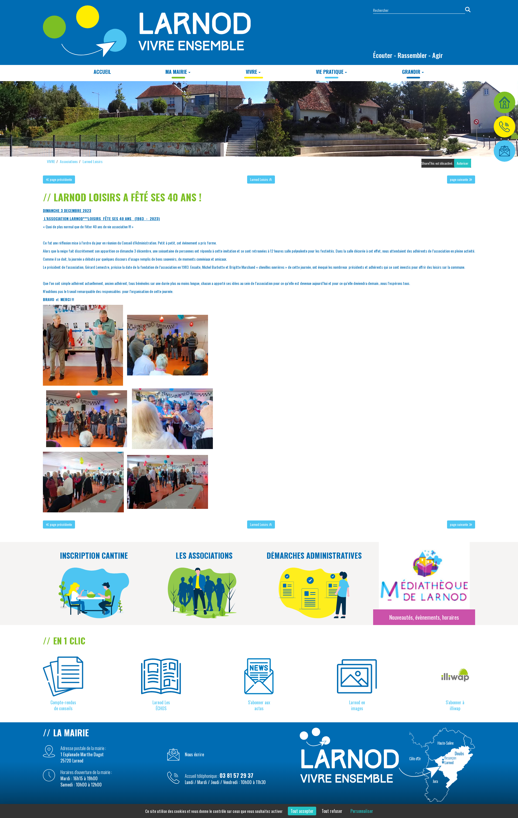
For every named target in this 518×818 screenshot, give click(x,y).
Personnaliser (361, 811)
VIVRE (251, 71)
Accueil (102, 71)
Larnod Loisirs (93, 161)
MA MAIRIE (176, 71)
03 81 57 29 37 (236, 775)
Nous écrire (194, 754)
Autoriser (462, 163)
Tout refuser (332, 811)
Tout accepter (302, 811)
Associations (69, 161)
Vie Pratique (329, 71)
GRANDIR (411, 71)
